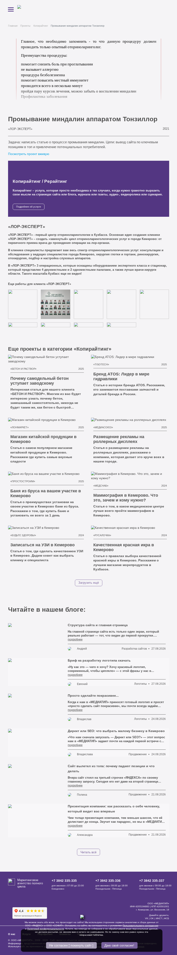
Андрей (82, 648)
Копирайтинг (40, 25)
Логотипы (140, 683)
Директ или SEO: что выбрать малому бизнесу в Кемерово (116, 731)
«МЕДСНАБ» (100, 485)
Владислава (85, 754)
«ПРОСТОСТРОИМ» (22, 481)
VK (146, 918)
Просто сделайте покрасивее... (93, 695)
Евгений (82, 684)
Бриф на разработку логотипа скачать (99, 660)
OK (152, 918)
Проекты (25, 25)
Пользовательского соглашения (140, 925)
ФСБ (166, 918)
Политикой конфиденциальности (45, 928)
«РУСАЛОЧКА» (102, 535)
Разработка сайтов (134, 648)
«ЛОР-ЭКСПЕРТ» (20, 129)
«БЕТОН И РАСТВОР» (23, 368)
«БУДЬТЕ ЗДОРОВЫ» (23, 535)
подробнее (75, 639)
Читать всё (88, 852)
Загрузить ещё (88, 582)
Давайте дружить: (159, 915)
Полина (82, 794)
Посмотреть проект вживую (29, 154)
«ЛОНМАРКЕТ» (19, 427)
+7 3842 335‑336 (108, 880)
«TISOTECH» (101, 364)
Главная (13, 25)
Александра (85, 835)
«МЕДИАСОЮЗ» (103, 427)
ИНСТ (159, 918)
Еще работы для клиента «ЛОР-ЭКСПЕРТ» (40, 284)
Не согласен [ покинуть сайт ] (71, 945)
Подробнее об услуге (28, 206)
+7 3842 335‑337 (151, 880)
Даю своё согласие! (119, 945)
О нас (11, 934)
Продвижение (138, 754)
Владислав (84, 719)
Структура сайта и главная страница (98, 625)
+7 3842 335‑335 (64, 880)
